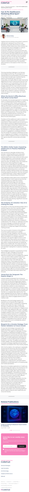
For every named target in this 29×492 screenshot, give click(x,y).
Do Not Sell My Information (6, 485)
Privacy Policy (4, 483)
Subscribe (21, 446)
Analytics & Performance (7, 473)
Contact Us (9, 481)
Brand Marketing (6, 9)
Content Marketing (18, 9)
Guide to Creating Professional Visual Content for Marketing (14, 425)
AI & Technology (5, 471)
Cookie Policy (16, 481)
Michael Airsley (10, 35)
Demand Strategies (10, 6)
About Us (3, 481)
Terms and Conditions (13, 483)
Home (2, 6)
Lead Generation (5, 468)
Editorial (3, 476)
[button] (9, 430)
